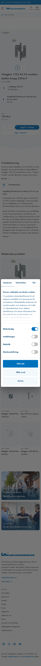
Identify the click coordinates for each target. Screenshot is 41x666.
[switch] (35, 336)
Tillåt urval (20, 372)
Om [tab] (34, 282)
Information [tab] (21, 282)
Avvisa (20, 381)
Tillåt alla (20, 363)
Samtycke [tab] (7, 282)
